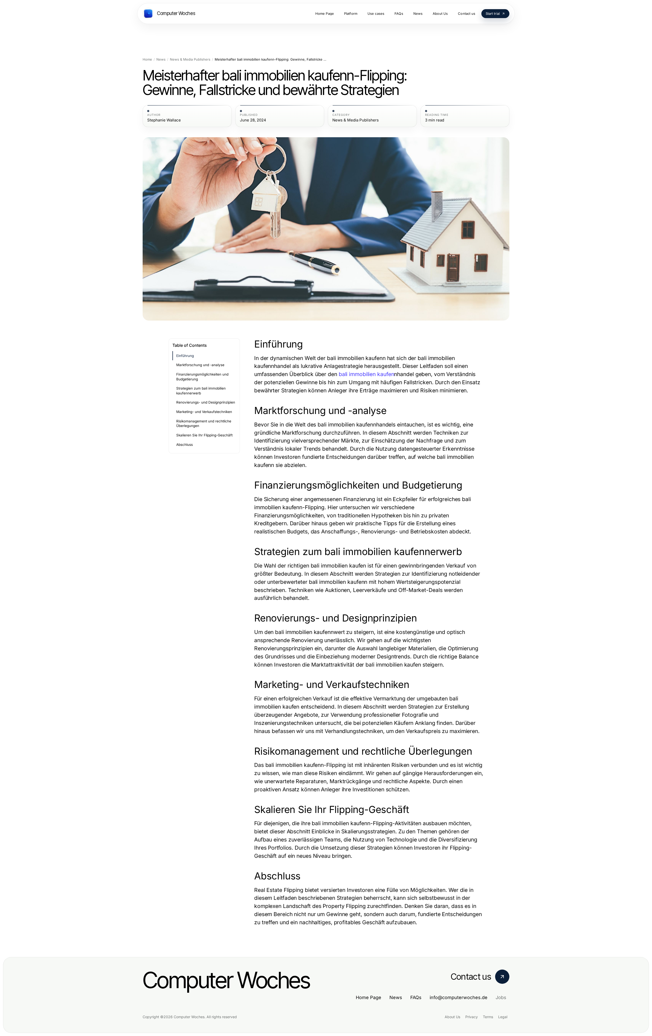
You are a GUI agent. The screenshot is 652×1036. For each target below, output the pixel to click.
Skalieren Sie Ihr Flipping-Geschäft (204, 435)
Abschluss (184, 445)
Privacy (471, 1017)
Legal (502, 1017)
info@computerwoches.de (458, 997)
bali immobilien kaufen (366, 374)
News (161, 59)
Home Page (368, 997)
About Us (452, 1017)
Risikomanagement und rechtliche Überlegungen (203, 423)
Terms (488, 1017)
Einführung (185, 356)
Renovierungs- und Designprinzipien (205, 402)
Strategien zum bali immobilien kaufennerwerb (201, 390)
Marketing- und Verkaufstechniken (204, 412)
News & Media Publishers (190, 59)
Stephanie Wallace (164, 120)
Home (147, 59)
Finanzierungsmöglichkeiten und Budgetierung (202, 376)
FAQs (416, 997)
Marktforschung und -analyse (200, 365)
